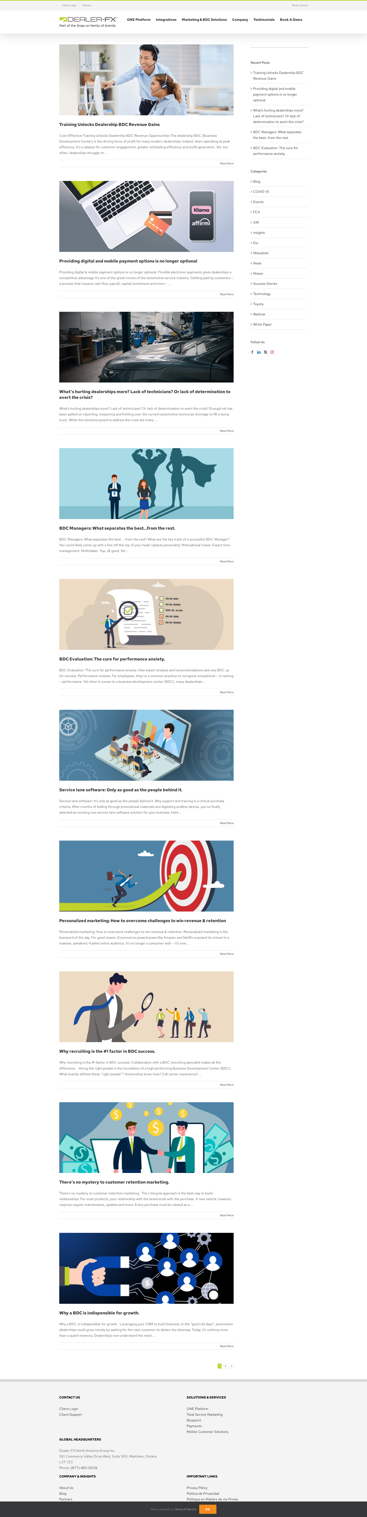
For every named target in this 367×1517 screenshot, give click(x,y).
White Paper (262, 324)
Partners (65, 1499)
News (257, 263)
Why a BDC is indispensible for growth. (146, 1263)
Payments (194, 1426)
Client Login (68, 1409)
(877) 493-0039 (84, 1468)
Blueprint (194, 1420)
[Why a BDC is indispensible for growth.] (146, 1268)
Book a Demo (300, 5)
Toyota (258, 304)
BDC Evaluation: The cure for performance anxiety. (146, 609)
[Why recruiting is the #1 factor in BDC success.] (146, 1006)
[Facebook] (252, 352)
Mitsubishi (261, 253)
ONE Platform (197, 1409)
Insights (259, 232)
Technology (262, 294)
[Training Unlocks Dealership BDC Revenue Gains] (146, 79)
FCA (256, 212)
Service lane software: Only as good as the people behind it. (146, 740)
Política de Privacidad (203, 1493)
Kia (255, 243)
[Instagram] (272, 352)
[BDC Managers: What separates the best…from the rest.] (146, 483)
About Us (66, 1488)
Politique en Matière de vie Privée (212, 1499)
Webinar (259, 314)
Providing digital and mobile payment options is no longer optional (146, 211)
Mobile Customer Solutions (207, 1432)
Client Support (70, 1414)
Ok (207, 1509)
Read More (227, 163)
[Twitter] (265, 352)
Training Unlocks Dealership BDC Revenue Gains (146, 74)
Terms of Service (185, 1509)
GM (256, 222)
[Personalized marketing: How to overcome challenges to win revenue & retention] (146, 876)
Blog (256, 181)
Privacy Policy (197, 1488)
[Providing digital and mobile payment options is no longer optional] (146, 216)
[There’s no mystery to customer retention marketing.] (146, 1137)
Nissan (258, 273)
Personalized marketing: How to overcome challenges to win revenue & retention (146, 867)
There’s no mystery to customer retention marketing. (146, 1132)
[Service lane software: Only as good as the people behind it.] (146, 745)
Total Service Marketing (205, 1414)
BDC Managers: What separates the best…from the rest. (146, 478)
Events (258, 202)
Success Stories (265, 283)
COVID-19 (261, 191)
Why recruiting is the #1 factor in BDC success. (146, 1001)
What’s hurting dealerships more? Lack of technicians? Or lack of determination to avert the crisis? (146, 338)
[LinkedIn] (259, 352)
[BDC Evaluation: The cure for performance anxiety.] (146, 614)
